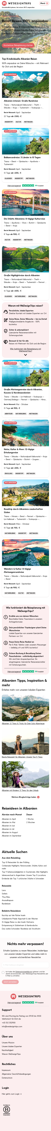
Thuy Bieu (6, 897)
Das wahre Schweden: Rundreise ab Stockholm (21, 929)
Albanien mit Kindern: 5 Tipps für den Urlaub (20, 790)
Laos (4, 890)
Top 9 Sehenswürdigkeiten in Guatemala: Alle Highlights (25, 872)
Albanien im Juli (8, 829)
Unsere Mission (8, 1043)
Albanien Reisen (14, 16)
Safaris (4, 894)
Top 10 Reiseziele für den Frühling (15, 862)
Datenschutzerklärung (24, 972)
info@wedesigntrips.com (12, 1026)
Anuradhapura (7, 900)
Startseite (4, 16)
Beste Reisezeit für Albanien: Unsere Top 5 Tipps (22, 757)
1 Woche (30, 819)
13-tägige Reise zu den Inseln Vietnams (18, 922)
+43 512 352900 (8, 1023)
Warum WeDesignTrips (11, 1054)
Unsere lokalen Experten (12, 1046)
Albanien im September (11, 836)
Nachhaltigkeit (7, 1050)
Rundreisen (6, 904)
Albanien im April (9, 819)
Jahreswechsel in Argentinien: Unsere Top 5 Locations (24, 875)
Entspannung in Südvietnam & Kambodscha (19, 925)
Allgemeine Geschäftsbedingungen (16, 1074)
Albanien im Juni (8, 826)
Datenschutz (7, 1078)
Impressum (6, 1070)
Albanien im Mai (8, 822)
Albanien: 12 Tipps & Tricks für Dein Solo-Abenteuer (23, 724)
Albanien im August (10, 832)
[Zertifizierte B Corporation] (25, 1110)
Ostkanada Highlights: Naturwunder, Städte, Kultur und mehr (24, 867)
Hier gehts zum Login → (12, 1094)
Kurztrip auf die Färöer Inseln (13, 915)
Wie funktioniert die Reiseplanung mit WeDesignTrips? (25, 350)
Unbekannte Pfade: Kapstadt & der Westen (20, 919)
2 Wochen (30, 822)
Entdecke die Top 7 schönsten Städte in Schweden (23, 879)
